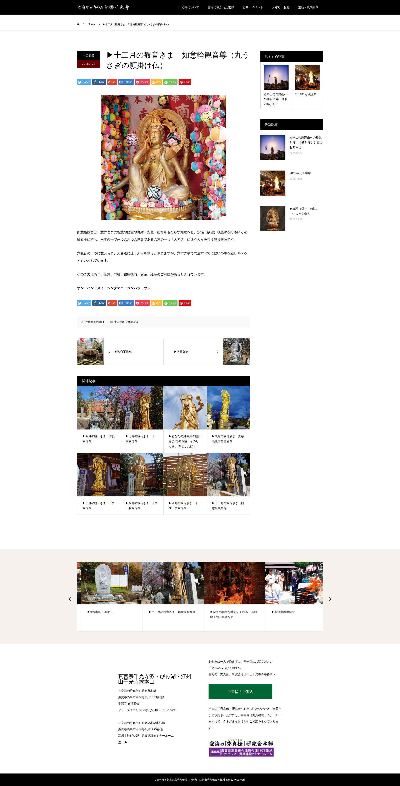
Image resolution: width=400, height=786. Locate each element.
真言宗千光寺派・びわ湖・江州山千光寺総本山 (154, 679)
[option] (108, 597)
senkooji (99, 322)
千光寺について (189, 7)
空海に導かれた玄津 (221, 7)
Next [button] (330, 599)
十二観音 (88, 55)
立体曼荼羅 (132, 322)
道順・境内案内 (308, 7)
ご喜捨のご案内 (240, 691)
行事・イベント (253, 7)
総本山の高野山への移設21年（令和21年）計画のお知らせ (306, 142)
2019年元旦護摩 (300, 173)
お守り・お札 (280, 7)
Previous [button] (70, 599)
